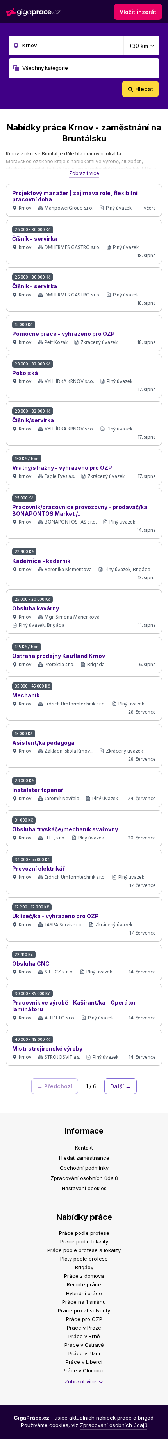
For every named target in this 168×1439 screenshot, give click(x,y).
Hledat (144, 89)
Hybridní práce (84, 1293)
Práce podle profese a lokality (84, 1250)
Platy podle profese (84, 1259)
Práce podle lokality (84, 1241)
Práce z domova (84, 1276)
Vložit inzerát (138, 12)
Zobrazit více (84, 173)
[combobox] (84, 45)
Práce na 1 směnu (84, 1302)
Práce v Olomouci (84, 1370)
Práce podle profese (84, 1233)
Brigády (84, 1267)
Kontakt (84, 1147)
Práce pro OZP (84, 1319)
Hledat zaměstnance (84, 1158)
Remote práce (84, 1284)
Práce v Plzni (84, 1353)
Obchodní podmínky (84, 1168)
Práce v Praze (84, 1327)
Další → (120, 1086)
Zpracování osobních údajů (84, 1178)
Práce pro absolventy (84, 1310)
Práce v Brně (84, 1336)
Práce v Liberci (84, 1362)
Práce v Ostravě (84, 1345)
